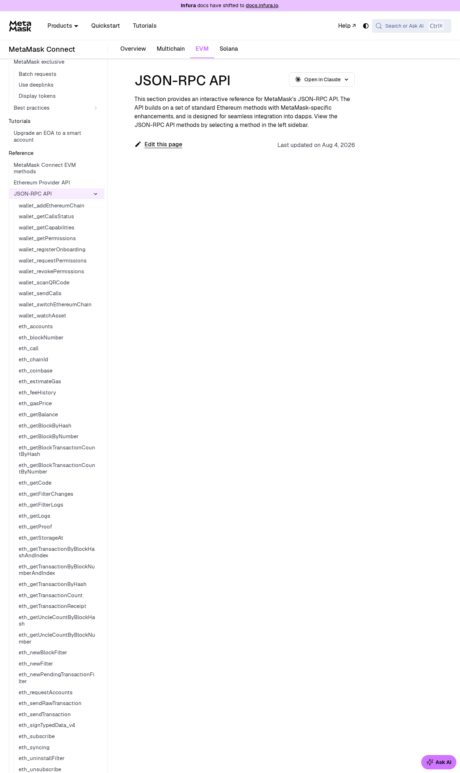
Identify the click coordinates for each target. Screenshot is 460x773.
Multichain (171, 48)
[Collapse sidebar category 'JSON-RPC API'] (97, 194)
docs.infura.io (262, 5)
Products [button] (59, 25)
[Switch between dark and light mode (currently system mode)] (365, 25)
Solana (229, 48)
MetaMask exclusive (39, 61)
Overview (133, 48)
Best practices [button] (32, 107)
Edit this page (163, 144)
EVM (202, 48)
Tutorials (145, 25)
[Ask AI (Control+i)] (438, 762)
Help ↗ (347, 25)
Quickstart (105, 25)
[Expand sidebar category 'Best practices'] (97, 108)
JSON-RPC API (33, 193)
